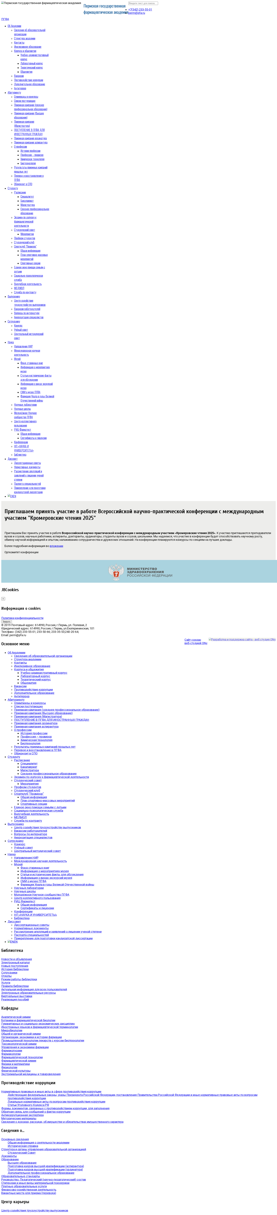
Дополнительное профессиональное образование (41, 1172)
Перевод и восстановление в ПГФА (37, 750)
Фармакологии (11, 1054)
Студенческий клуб (24, 242)
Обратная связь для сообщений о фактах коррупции (36, 1111)
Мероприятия (27, 234)
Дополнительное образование (29, 84)
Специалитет (27, 196)
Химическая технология (32, 159)
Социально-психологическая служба (38, 810)
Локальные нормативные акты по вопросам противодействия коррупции (56, 1101)
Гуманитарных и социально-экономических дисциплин (38, 1023)
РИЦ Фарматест (22, 429)
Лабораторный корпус (32, 63)
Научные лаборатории (25, 404)
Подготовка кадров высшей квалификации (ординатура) (45, 1169)
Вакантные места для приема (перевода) (28, 1193)
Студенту (13, 188)
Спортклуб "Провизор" (25, 246)
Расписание (20, 192)
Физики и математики (15, 1064)
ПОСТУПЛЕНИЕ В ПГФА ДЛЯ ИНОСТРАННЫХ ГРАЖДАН (29, 132)
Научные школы (22, 409)
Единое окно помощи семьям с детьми (40, 807)
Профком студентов (24, 238)
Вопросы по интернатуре (26, 313)
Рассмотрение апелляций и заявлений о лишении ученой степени (29, 475)
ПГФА (5, 19)
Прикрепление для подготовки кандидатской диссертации (30, 490)
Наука (11, 342)
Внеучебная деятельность (28, 284)
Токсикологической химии (19, 1043)
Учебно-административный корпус (44, 672)
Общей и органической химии (21, 1033)
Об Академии (14, 26)
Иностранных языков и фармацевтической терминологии (39, 1027)
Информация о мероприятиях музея (45, 871)
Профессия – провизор (32, 155)
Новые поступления (14, 966)
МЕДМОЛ (19, 288)
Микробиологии (11, 1030)
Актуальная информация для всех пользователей (34, 989)
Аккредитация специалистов (28, 317)
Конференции (21, 442)
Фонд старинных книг (32, 363)
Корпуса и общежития (25, 51)
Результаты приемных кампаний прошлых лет (45, 746)
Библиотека (20, 454)
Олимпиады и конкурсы (26, 96)
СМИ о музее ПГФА (30, 392)
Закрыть (7, 621)
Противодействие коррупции (28, 80)
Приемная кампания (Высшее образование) (43, 713)
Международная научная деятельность (27, 352)
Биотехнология (28, 163)
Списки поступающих (24, 101)
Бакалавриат (27, 200)
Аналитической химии (16, 1017)
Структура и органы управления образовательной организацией (43, 1149)
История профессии (30, 151)
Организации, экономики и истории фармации (31, 1037)
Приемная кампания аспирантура (30, 142)
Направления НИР (23, 346)
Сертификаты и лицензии (34, 438)
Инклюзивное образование (27, 47)
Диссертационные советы (27, 463)
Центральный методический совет (37, 851)
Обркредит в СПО (23, 184)
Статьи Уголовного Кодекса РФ (28, 1105)
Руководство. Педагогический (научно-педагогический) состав (43, 1179)
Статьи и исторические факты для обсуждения (36, 377)
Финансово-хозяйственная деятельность (28, 1189)
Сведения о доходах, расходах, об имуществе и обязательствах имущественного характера (62, 1121)
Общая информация (30, 250)
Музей (17, 359)
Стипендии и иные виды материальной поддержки (35, 1183)
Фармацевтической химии (18, 1060)
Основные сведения (15, 1139)
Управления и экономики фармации (25, 1047)
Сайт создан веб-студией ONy (196, 641)
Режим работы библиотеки (19, 979)
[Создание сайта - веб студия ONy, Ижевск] (242, 639)
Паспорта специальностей (27, 484)
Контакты (19, 42)
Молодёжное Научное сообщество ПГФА (25, 415)
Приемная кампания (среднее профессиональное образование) (30, 107)
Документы (9, 1156)
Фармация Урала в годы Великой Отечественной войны (37, 398)
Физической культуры (16, 1070)
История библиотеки (15, 969)
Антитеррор (20, 88)
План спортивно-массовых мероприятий (48, 800)
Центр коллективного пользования (25, 423)
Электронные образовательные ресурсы (28, 992)
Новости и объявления (16, 959)
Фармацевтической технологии (22, 1057)
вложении (56, 546)
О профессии (20, 146)
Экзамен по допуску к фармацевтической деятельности (25, 221)
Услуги (5, 982)
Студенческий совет (24, 230)
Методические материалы (18, 1118)
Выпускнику (14, 296)
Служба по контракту (25, 292)
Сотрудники (9, 972)
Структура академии (24, 38)
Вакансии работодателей (27, 309)
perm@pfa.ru (136, 13)
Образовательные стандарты (20, 1176)
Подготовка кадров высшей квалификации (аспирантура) (46, 1166)
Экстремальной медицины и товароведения (31, 1074)
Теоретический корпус (32, 67)
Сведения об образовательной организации (43, 656)
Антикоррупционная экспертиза (22, 1115)
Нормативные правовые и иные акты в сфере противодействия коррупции (51, 1091)
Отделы (6, 976)
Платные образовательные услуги (24, 1186)
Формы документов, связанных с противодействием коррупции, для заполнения (55, 1108)
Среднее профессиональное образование (49, 773)
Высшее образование (22, 1162)
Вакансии (19, 76)
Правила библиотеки (15, 986)
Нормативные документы (27, 467)
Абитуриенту (14, 92)
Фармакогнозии (11, 1050)
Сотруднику (14, 321)
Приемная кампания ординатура (30, 138)
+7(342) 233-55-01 (140, 9)
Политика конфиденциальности (22, 618)
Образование (10, 1159)
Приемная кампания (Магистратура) (24, 123)
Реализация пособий (15, 999)
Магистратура (28, 205)
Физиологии (9, 1067)
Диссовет (13, 459)
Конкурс (18, 325)
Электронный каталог (15, 962)
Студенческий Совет (22, 1152)
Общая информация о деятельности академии (38, 1142)
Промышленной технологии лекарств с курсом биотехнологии (42, 1040)
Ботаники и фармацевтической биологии (28, 1020)
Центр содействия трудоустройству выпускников (30, 302)
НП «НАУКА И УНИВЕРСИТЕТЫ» (24, 448)
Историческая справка (23, 1146)
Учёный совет (21, 330)
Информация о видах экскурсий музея (46, 877)
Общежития (26, 71)
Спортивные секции (30, 263)
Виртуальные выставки (16, 996)
